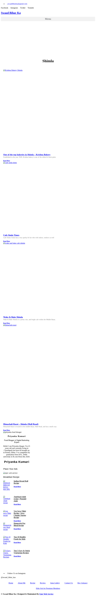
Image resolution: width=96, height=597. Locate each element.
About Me (21, 583)
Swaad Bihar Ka (11, 12)
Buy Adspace (82, 583)
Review (43, 583)
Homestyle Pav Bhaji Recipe (19, 524)
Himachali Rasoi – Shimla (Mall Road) (20, 424)
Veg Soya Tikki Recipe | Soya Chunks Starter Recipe (20, 514)
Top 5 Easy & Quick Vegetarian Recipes (22, 552)
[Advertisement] (48, 39)
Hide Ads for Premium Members (48, 588)
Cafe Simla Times (11, 235)
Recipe (32, 583)
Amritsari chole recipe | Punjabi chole (20, 499)
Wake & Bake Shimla (13, 317)
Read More (6, 161)
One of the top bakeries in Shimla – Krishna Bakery (26, 154)
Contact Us (69, 583)
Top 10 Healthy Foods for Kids (20, 538)
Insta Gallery (55, 583)
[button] (48, 19)
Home (11, 583)
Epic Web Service (46, 594)
